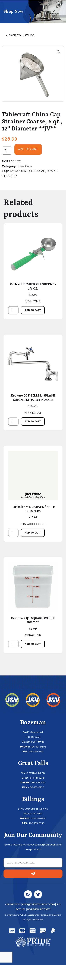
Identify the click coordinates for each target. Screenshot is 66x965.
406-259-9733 (36, 823)
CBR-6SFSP (33, 626)
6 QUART (21, 171)
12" (12, 171)
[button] (58, 51)
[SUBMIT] (33, 873)
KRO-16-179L (33, 404)
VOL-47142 (33, 293)
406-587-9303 (38, 746)
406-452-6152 (38, 782)
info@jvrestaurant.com (38, 904)
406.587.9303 (12, 904)
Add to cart (28, 149)
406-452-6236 (36, 787)
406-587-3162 (36, 751)
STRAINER (9, 176)
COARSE (52, 171)
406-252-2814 (38, 818)
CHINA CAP (37, 171)
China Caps (24, 166)
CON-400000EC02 (33, 515)
